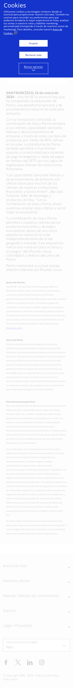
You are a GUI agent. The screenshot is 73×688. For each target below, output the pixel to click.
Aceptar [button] (33, 43)
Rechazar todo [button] (33, 55)
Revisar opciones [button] (33, 66)
